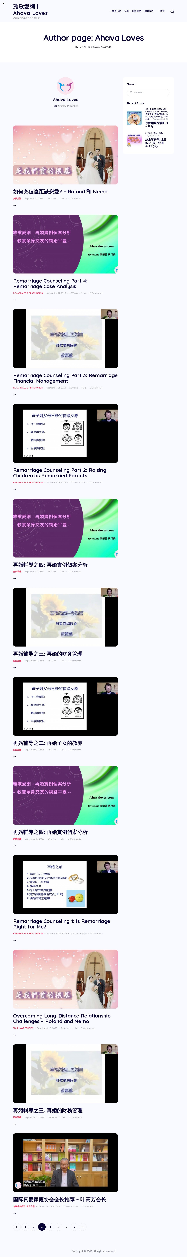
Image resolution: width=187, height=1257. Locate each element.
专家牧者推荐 (19, 1206)
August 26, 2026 (160, 119)
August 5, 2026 (152, 135)
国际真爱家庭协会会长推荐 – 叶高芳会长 (59, 1199)
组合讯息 (31, 1206)
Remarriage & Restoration (28, 293)
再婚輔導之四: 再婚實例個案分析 (50, 564)
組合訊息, (159, 116)
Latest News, (160, 111)
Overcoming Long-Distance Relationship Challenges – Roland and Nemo (62, 1018)
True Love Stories (23, 1028)
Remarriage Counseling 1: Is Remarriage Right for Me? (61, 924)
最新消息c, (160, 114)
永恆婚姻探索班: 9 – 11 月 (156, 124)
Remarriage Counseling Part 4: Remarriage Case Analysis (50, 283)
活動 (161, 133)
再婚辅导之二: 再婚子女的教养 (48, 743)
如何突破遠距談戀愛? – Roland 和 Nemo (60, 191)
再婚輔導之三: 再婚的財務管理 (48, 1110)
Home (78, 47)
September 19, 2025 (48, 1206)
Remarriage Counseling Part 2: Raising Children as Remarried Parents (59, 473)
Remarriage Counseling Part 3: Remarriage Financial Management (65, 378)
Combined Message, (156, 109)
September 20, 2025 (56, 933)
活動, (151, 116)
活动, (156, 133)
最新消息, (150, 114)
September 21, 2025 (34, 198)
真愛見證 (17, 198)
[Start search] (172, 11)
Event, (149, 111)
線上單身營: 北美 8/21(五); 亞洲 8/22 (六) (155, 143)
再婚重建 (17, 571)
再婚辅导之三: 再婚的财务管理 (48, 653)
